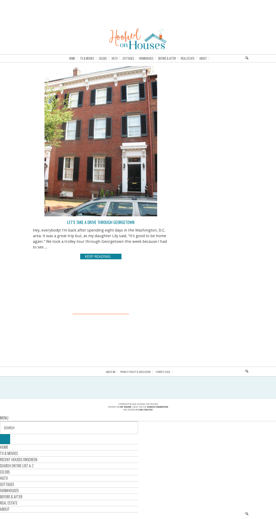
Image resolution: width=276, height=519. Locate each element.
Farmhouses (9, 490)
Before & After (11, 496)
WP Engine (125, 407)
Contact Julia (163, 371)
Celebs (5, 472)
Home (4, 447)
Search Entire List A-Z (17, 465)
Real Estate (8, 503)
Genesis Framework (157, 407)
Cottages (7, 484)
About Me (110, 371)
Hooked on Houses (138, 38)
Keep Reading (98, 256)
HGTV (4, 478)
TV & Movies (9, 453)
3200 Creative (145, 409)
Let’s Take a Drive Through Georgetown (100, 222)
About (5, 509)
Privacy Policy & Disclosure (135, 371)
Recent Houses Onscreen (18, 459)
